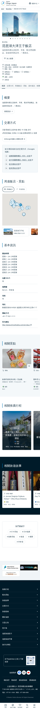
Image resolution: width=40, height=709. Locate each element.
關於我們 (6, 680)
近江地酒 (22, 67)
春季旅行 (7, 72)
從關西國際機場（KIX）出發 (20, 156)
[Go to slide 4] (17, 38)
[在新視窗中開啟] (11, 567)
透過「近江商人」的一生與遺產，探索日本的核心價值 (16, 435)
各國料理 (29, 67)
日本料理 (15, 67)
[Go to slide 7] (24, 38)
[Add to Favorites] (5, 58)
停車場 (7, 80)
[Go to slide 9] (29, 38)
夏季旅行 (17, 72)
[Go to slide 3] (15, 38)
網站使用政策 (23, 680)
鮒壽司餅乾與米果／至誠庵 (12, 379)
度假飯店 (14, 65)
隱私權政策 (32, 680)
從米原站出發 (14, 168)
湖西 (6, 77)
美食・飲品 (8, 67)
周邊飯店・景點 (21, 86)
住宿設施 (7, 65)
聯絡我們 (14, 680)
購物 (6, 69)
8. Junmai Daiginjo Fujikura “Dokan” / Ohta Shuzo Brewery (15, 497)
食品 (10, 69)
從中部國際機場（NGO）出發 (20, 160)
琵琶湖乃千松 (19, 230)
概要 (3, 86)
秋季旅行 (26, 72)
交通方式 (10, 86)
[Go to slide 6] (22, 38)
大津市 (11, 77)
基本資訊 (31, 86)
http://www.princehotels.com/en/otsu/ (16, 325)
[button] (17, 32)
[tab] (8, 189)
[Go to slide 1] (10, 38)
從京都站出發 (14, 164)
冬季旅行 (7, 74)
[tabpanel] (20, 231)
